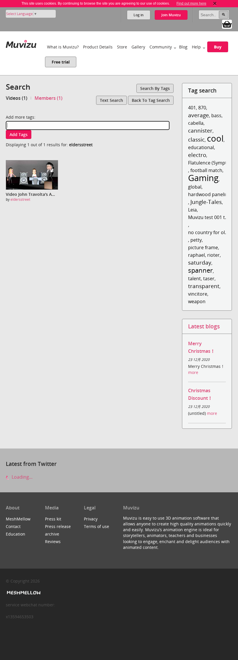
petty (196, 240)
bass (216, 115)
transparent (203, 286)
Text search (111, 100)
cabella (195, 123)
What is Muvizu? (63, 47)
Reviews (53, 541)
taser (208, 278)
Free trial (61, 62)
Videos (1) (16, 98)
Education (15, 534)
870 (202, 107)
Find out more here (191, 3)
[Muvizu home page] (21, 43)
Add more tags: (20, 117)
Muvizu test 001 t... (208, 217)
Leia (192, 210)
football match (206, 170)
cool (215, 138)
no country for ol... (208, 232)
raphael (196, 255)
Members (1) (48, 98)
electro (197, 155)
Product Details (98, 47)
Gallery (138, 47)
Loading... (21, 477)
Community (160, 47)
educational (201, 147)
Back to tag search (151, 100)
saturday (199, 262)
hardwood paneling (209, 194)
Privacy (91, 519)
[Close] (215, 3)
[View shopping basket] (227, 24)
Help (196, 47)
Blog (183, 47)
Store (122, 47)
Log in (139, 14)
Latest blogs (204, 326)
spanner (200, 270)
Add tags (19, 134)
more (193, 372)
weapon (196, 301)
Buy (217, 47)
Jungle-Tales (206, 202)
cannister (200, 130)
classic (196, 139)
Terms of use (96, 526)
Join (171, 14)
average (198, 115)
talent (194, 278)
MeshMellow (18, 519)
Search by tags (155, 88)
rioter (213, 255)
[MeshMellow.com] (23, 593)
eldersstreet (20, 199)
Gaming (203, 177)
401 (192, 107)
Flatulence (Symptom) (212, 163)
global (194, 187)
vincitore (197, 294)
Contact (13, 526)
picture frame (203, 247)
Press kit (53, 519)
